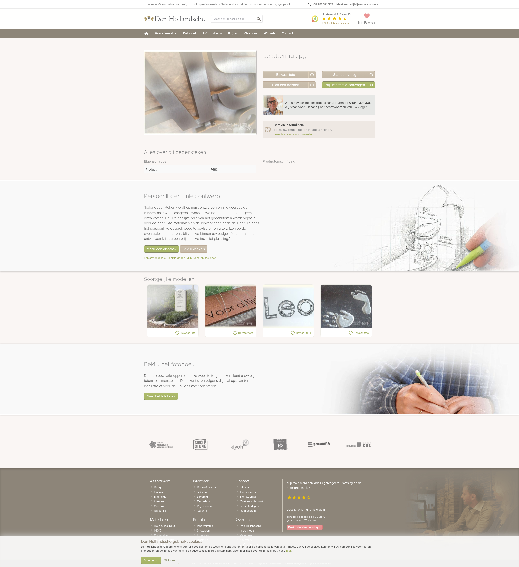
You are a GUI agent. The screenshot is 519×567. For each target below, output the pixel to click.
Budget (158, 487)
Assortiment (164, 33)
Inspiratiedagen (249, 506)
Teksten (202, 492)
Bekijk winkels (193, 248)
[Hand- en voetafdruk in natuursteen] (346, 306)
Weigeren (170, 560)
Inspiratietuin (205, 526)
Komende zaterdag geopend (272, 4)
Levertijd (202, 497)
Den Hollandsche (251, 526)
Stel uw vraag (248, 497)
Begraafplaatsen (207, 487)
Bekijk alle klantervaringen (304, 527)
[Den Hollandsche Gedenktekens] (174, 19)
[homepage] (146, 33)
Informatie (211, 33)
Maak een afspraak (161, 248)
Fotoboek (190, 33)
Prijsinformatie (206, 506)
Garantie (202, 511)
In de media (247, 530)
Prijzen (233, 33)
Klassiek (159, 501)
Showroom (203, 530)
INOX (157, 530)
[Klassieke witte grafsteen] (172, 306)
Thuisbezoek (248, 492)
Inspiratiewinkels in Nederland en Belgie (221, 4)
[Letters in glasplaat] (288, 306)
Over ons (251, 33)
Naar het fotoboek (161, 396)
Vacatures (246, 535)
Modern (159, 506)
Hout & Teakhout (164, 526)
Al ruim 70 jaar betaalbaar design (168, 4)
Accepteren (151, 560)
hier (288, 551)
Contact (287, 33)
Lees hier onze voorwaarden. (293, 134)
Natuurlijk (160, 511)
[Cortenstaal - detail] (230, 306)
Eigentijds (160, 497)
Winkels (270, 33)
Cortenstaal (161, 535)
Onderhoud (204, 501)
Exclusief (159, 492)
